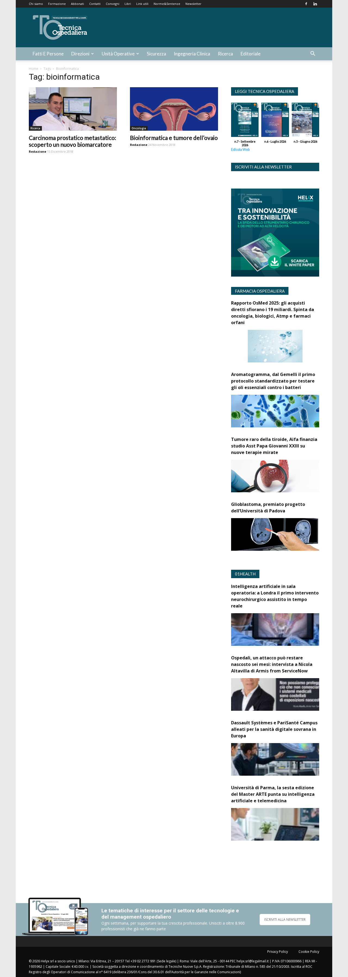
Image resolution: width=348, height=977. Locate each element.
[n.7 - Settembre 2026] (245, 121)
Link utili (142, 4)
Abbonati (77, 4)
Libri (128, 4)
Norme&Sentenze (167, 4)
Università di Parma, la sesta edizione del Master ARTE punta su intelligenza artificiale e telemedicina (273, 794)
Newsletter (193, 4)
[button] (312, 54)
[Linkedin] (315, 4)
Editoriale (250, 54)
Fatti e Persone (48, 54)
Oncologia (139, 128)
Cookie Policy (309, 951)
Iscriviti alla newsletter (263, 166)
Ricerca (225, 54)
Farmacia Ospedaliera (260, 291)
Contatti (95, 4)
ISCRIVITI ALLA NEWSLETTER (285, 919)
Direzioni (80, 54)
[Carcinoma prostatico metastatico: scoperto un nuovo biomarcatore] (73, 109)
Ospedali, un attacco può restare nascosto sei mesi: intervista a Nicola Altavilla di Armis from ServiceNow (271, 664)
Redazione (37, 151)
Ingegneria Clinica (192, 54)
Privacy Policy (277, 951)
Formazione (57, 4)
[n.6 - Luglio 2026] (275, 121)
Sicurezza (156, 54)
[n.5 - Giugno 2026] (305, 121)
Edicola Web (240, 150)
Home (33, 68)
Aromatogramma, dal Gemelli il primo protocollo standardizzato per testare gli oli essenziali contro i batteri (273, 380)
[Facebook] (306, 4)
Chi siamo (36, 4)
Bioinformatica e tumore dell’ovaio (174, 137)
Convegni (112, 4)
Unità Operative (118, 54)
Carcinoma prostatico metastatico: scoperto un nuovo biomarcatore (72, 141)
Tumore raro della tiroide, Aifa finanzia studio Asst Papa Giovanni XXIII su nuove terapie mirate (274, 445)
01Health (245, 573)
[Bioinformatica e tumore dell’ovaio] (174, 109)
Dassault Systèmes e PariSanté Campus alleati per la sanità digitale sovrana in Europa (274, 729)
